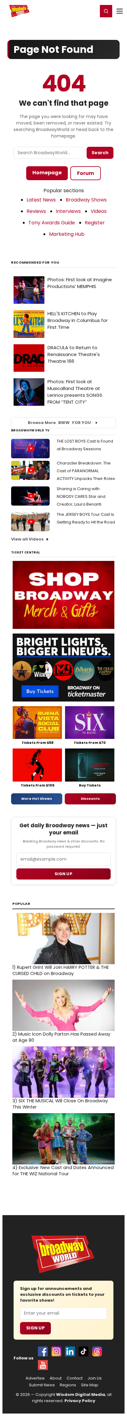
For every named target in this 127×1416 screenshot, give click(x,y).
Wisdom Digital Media (80, 1394)
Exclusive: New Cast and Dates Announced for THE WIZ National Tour (63, 1170)
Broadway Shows (86, 199)
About (56, 1378)
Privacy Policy (79, 1401)
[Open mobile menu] (119, 11)
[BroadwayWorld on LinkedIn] (70, 1351)
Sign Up (35, 1328)
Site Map (89, 1385)
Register (73, 10)
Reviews (36, 211)
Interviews (68, 211)
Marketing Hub (66, 234)
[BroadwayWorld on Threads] (97, 1351)
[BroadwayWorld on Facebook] (42, 1351)
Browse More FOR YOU (59, 423)
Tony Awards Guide (51, 222)
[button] (106, 11)
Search (100, 153)
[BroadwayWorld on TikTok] (83, 1351)
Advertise (35, 1378)
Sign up (63, 874)
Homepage (47, 172)
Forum (85, 173)
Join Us (95, 1378)
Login (90, 10)
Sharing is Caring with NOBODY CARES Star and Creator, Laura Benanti (81, 496)
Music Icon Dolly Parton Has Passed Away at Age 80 (61, 1037)
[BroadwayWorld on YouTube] (42, 1365)
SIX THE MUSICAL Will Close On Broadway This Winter (60, 1104)
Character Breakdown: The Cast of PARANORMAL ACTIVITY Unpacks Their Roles (86, 470)
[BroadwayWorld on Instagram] (56, 1351)
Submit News (42, 1385)
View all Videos (27, 539)
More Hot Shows (36, 798)
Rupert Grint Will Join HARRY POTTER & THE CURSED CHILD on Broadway (60, 970)
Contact (75, 1378)
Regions (68, 1385)
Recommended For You (35, 262)
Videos (99, 211)
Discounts (90, 798)
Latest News (41, 199)
